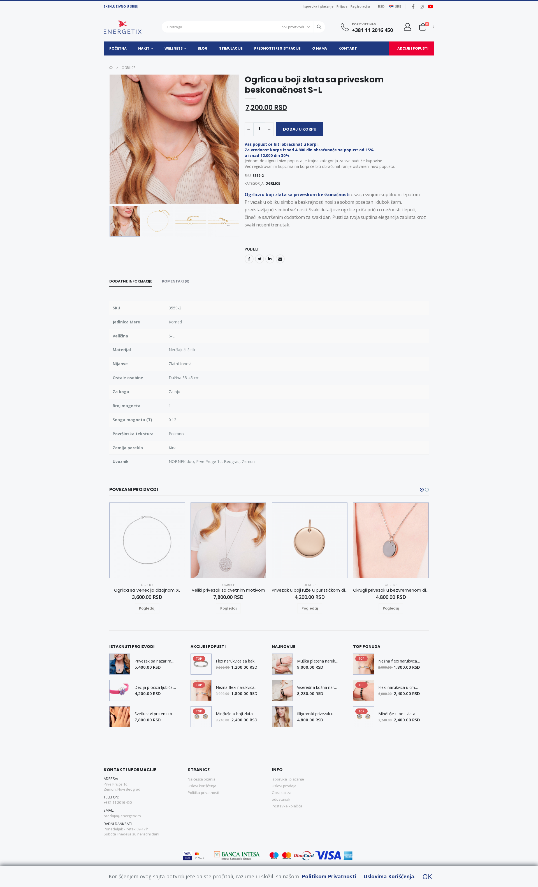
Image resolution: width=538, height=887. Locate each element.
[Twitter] (259, 258)
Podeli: (252, 249)
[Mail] (280, 258)
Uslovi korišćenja (202, 785)
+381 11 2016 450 (372, 30)
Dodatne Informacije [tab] (130, 281)
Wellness (173, 48)
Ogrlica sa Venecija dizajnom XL (147, 590)
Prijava (342, 6)
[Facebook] (249, 258)
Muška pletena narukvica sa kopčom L (318, 661)
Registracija (360, 6)
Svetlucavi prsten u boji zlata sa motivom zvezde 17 (155, 713)
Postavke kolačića (287, 806)
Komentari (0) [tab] (175, 281)
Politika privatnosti (203, 792)
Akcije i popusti (412, 48)
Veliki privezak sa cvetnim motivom (228, 590)
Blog (203, 48)
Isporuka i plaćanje (318, 6)
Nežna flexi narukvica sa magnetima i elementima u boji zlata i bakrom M (237, 687)
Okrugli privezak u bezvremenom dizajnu (391, 590)
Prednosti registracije (277, 48)
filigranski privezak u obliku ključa (318, 713)
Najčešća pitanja (201, 779)
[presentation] (118, 139)
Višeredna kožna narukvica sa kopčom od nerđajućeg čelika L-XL (318, 687)
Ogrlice (128, 67)
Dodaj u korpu (299, 129)
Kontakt (347, 48)
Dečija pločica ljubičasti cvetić (155, 687)
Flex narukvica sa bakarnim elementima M (237, 661)
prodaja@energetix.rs (122, 815)
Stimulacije (231, 48)
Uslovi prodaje (284, 785)
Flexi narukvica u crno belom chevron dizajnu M (399, 687)
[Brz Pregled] (154, 608)
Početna (118, 48)
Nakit (143, 48)
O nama (319, 48)
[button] (422, 26)
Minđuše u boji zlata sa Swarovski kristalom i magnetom (237, 713)
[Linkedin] (269, 258)
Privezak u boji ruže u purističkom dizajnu (309, 590)
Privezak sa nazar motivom (155, 661)
